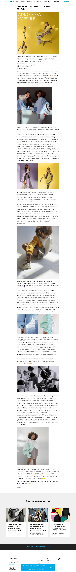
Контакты (39, 1)
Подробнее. (42, 569)
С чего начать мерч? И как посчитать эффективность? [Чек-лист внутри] (15, 527)
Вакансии (49, 560)
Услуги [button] (16, 1)
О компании (29, 1)
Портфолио (23, 1)
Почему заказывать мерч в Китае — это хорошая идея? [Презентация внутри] (38, 527)
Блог (34, 1)
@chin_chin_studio (34, 58)
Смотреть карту (12, 564)
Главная (39, 558)
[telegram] (49, 1)
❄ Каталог (45, 1)
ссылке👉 (29, 483)
